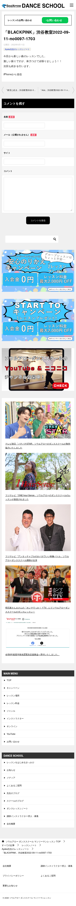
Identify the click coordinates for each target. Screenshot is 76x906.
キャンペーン (13, 687)
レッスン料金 (13, 703)
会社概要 (11, 823)
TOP (9, 680)
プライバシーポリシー (13, 875)
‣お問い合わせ (54, 20)
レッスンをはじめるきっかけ (20, 762)
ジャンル (11, 710)
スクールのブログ (15, 800)
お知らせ (11, 769)
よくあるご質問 (14, 785)
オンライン (12, 726)
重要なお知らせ (10, 885)
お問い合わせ (13, 741)
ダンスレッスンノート (17, 808)
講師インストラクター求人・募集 (23, 815)
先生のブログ (13, 793)
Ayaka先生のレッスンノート (17, 49)
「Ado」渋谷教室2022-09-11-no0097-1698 (57, 90)
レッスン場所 (13, 695)
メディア (11, 777)
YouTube (11, 733)
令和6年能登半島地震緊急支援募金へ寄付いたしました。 (32, 654)
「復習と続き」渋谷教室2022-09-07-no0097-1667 (21, 90)
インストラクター (15, 718)
